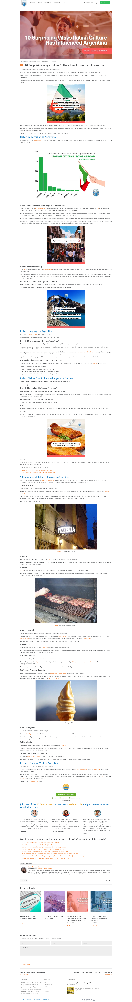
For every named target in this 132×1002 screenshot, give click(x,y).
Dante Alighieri (24, 638)
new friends (97, 769)
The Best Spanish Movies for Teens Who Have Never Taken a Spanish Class (43, 849)
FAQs (45, 986)
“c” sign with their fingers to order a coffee (84, 662)
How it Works (47, 989)
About (45, 982)
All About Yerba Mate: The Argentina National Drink (37, 470)
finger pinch (39, 662)
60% (24, 270)
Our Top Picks (45, 61)
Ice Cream (61, 723)
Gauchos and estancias (47, 480)
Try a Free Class (105, 3)
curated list (24, 880)
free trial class (34, 781)
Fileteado (45, 647)
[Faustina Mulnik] (24, 868)
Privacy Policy (37, 999)
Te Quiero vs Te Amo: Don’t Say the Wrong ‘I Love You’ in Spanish (40, 842)
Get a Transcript (48, 984)
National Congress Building (35, 756)
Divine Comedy (87, 638)
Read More (23, 924)
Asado (22, 570)
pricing (102, 776)
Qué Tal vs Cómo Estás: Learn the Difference (87, 988)
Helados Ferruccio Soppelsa (58, 673)
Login (96, 3)
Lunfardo (94, 363)
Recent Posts (29, 863)
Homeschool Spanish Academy (45, 868)
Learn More (35, 993)
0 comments (54, 61)
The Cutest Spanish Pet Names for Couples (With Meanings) (39, 845)
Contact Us (46, 999)
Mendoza (58, 734)
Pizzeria (59, 551)
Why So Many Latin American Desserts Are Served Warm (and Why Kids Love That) (46, 858)
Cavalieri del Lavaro (54, 678)
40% (97, 209)
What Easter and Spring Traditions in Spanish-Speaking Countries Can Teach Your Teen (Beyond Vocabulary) (53, 856)
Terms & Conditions (26, 999)
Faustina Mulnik (36, 61)
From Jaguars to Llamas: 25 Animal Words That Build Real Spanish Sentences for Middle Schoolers (50, 853)
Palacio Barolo (62, 636)
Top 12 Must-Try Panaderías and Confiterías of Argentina (38, 472)
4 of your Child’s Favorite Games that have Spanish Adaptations (99, 918)
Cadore (50, 559)
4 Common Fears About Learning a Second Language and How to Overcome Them (76, 918)
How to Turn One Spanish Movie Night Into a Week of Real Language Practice (44, 847)
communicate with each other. (86, 352)
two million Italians (40, 209)
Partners (46, 991)
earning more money (81, 769)
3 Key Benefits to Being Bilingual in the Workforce (28, 917)
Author (22, 863)
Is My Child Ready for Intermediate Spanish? (79, 983)
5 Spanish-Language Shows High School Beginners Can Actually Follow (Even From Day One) (48, 851)
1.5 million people (32, 334)
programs (23, 778)
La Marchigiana (29, 734)
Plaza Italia (64, 745)
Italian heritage (37, 140)
